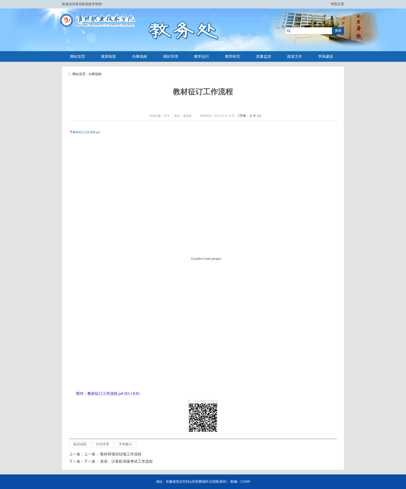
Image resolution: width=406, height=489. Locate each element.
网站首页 (77, 56)
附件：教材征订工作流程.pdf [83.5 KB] (108, 394)
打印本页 (102, 444)
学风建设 (325, 56)
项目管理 (170, 56)
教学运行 (201, 56)
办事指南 (139, 56)
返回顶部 (79, 444)
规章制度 (108, 56)
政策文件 (294, 56)
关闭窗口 (125, 444)
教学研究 (232, 56)
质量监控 (263, 56)
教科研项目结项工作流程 (120, 454)
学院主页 (337, 4)
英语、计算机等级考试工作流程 (126, 461)
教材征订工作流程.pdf (86, 132)
